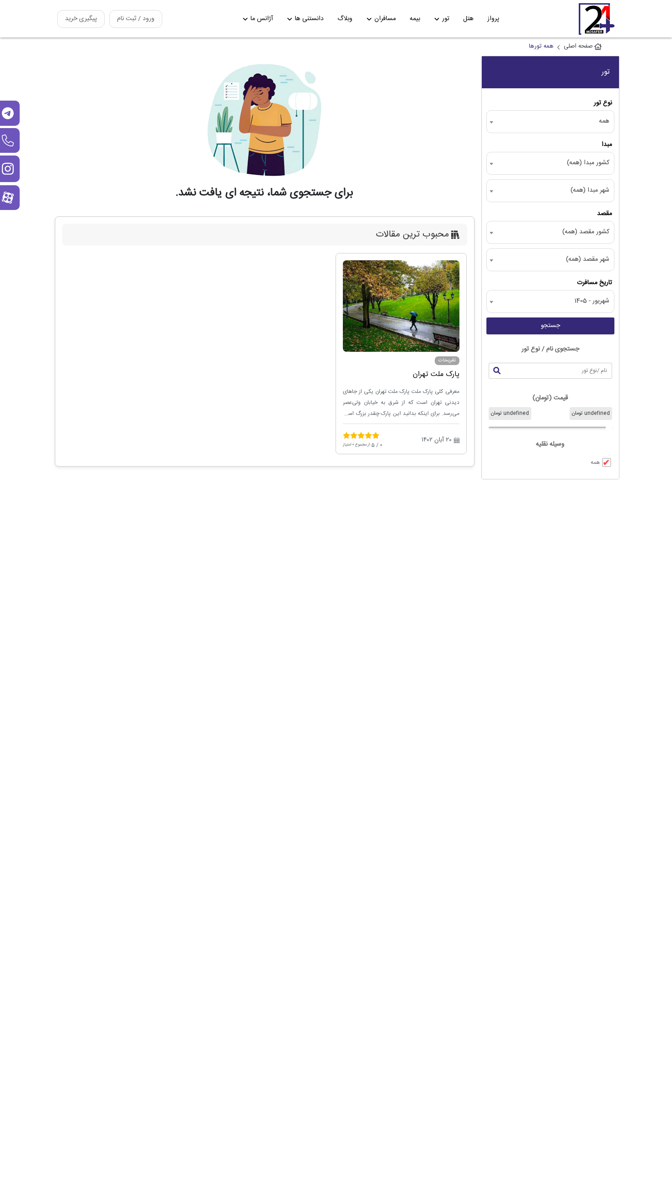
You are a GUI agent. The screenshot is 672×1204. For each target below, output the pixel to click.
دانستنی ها (309, 18)
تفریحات (447, 360)
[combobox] (550, 121)
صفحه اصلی (578, 46)
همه (595, 462)
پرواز (493, 18)
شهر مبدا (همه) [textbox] (590, 190)
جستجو (550, 325)
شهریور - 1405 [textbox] (591, 301)
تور (445, 18)
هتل (468, 18)
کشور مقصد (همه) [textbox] (585, 232)
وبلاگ (344, 18)
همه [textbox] (604, 121)
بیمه (415, 18)
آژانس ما (262, 18)
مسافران (385, 18)
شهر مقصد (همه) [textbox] (587, 259)
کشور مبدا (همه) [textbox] (588, 163)
